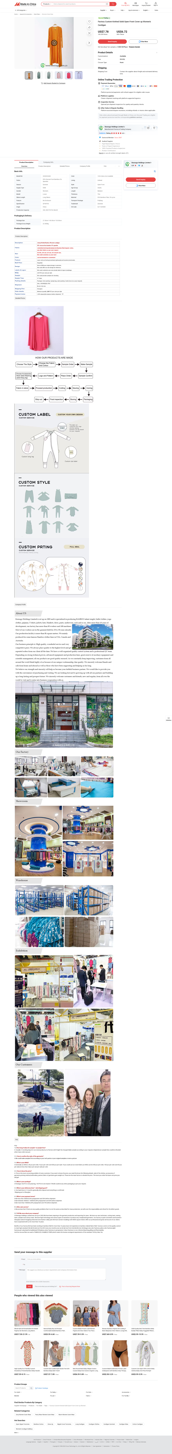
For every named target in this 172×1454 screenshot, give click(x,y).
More (16, 1433)
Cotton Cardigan (137, 1424)
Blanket (16, 1396)
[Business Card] (155, 171)
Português (53, 1442)
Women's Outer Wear (47, 14)
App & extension (133, 10)
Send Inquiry (112, 41)
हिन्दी (113, 1442)
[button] (115, 166)
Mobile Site (129, 1439)
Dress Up (50, 1424)
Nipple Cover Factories (64, 1424)
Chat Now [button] (144, 41)
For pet (52, 1396)
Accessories (125, 1392)
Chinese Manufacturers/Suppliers (62, 1439)
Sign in (156, 5)
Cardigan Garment (109, 1424)
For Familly (125, 1396)
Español (46, 1442)
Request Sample (134, 47)
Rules (156, 10)
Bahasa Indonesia (141, 1442)
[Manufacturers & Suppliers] (25, 4)
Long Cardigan (80, 1424)
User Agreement (97, 1446)
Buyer (112, 10)
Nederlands (90, 1442)
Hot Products (37, 1439)
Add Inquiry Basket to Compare (54, 83)
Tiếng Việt (131, 1442)
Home (16, 14)
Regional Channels (110, 1439)
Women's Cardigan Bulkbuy (24, 1429)
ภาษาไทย (118, 1442)
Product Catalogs (42, 1388)
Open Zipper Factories (22, 1424)
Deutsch (82, 1442)
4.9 (133, 165)
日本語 (108, 1442)
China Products (47, 1439)
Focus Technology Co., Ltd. (73, 1446)
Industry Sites (98, 1439)
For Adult (17, 1392)
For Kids (88, 1392)
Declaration (107, 1446)
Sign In (101, 153)
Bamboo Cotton (38, 1424)
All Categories (21, 10)
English (40, 1442)
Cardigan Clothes (94, 1424)
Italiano (76, 1442)
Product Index (120, 1439)
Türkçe (125, 1442)
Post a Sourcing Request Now (69, 1286)
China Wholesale (77, 1439)
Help (122, 10)
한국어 (102, 1442)
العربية (96, 1442)
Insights (136, 1439)
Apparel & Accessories (26, 14)
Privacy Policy (115, 1446)
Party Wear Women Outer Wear (44, 1414)
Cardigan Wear (123, 1424)
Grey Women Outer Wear (23, 1414)
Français (60, 1442)
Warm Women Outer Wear (66, 1414)
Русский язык (68, 1442)
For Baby (53, 1392)
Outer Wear (37, 14)
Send (29, 1286)
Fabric (88, 1396)
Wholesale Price (89, 1439)
